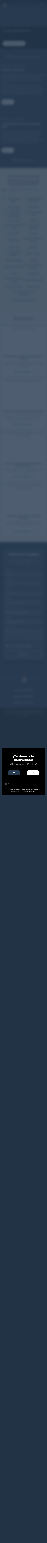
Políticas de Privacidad (28, 792)
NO (33, 773)
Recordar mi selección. (15, 784)
